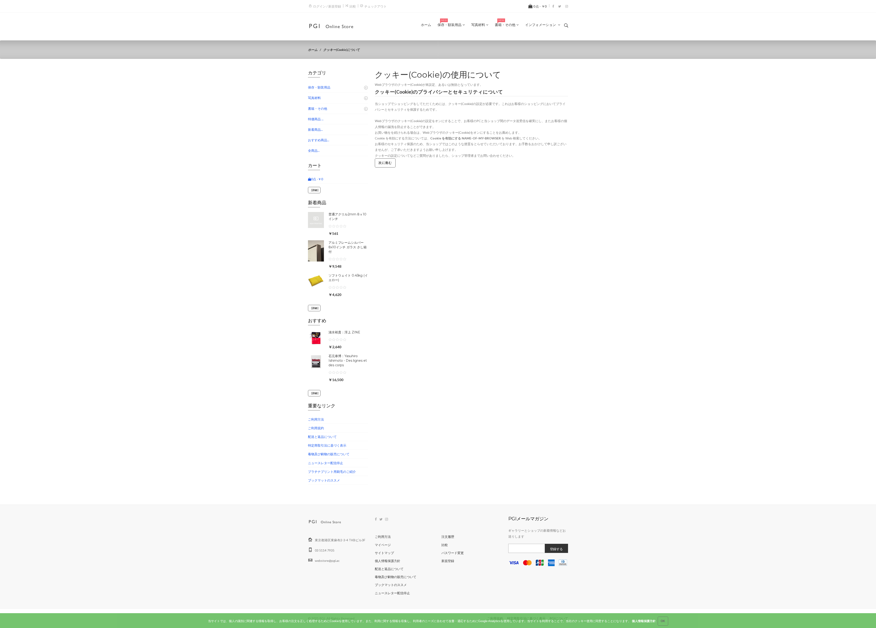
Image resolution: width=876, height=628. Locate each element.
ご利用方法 (316, 419)
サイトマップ (384, 553)
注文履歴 (447, 537)
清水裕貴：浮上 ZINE (344, 332)
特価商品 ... (315, 119)
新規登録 (447, 561)
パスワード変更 (452, 553)
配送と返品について (322, 437)
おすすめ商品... (318, 140)
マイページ (383, 545)
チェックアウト (375, 6)
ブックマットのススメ (324, 480)
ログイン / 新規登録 (327, 6)
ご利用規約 (316, 428)
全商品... (314, 150)
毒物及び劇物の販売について (328, 454)
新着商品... (315, 129)
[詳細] (314, 190)
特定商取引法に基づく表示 (327, 445)
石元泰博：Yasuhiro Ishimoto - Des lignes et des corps (347, 360)
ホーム (313, 50)
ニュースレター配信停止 (325, 463)
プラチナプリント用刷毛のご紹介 (332, 472)
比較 (352, 6)
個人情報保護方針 (387, 561)
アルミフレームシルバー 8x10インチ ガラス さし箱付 (347, 247)
